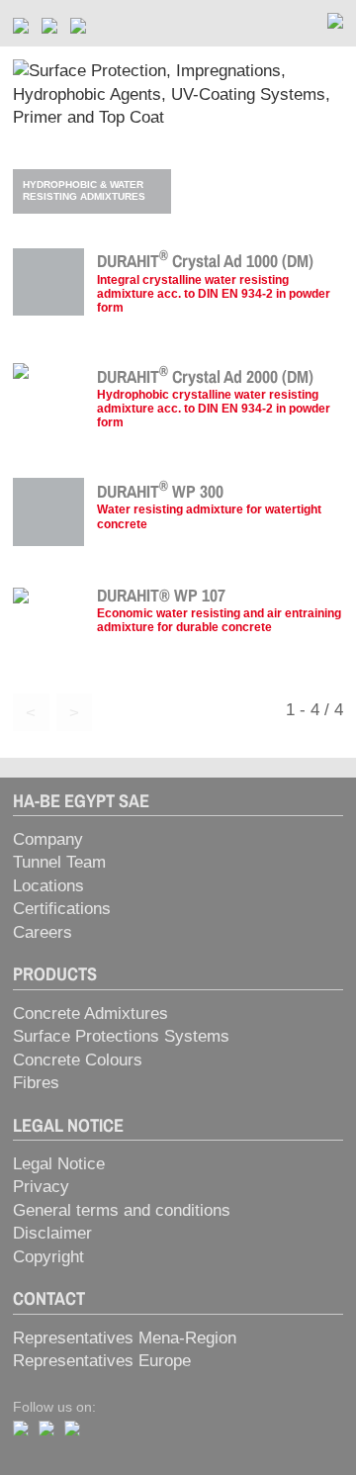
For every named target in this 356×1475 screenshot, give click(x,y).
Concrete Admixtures (90, 1013)
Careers (42, 932)
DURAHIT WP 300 (160, 492)
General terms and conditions (121, 1210)
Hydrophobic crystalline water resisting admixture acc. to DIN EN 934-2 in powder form (213, 408)
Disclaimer (52, 1233)
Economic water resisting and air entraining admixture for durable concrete (219, 619)
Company (48, 839)
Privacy (41, 1186)
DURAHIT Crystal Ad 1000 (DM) (205, 261)
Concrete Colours (77, 1060)
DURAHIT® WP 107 (161, 595)
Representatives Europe (102, 1360)
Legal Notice (59, 1163)
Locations (48, 885)
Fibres (36, 1082)
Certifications (62, 908)
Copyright (48, 1256)
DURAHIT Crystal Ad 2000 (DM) (205, 377)
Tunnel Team (59, 862)
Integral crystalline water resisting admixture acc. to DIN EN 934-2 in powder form (213, 293)
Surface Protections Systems (121, 1036)
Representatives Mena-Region (124, 1338)
